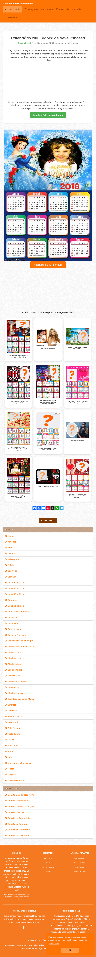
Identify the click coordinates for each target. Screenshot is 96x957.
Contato (48, 9)
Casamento (13, 623)
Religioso (11, 774)
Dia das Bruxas (14, 652)
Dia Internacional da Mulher (21, 699)
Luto (9, 757)
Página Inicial (13, 9)
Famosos (12, 710)
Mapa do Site (34, 940)
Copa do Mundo (15, 629)
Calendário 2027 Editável (48, 264)
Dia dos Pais (13, 687)
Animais (11, 553)
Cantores (12, 600)
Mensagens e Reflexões (19, 763)
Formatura (12, 745)
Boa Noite (12, 571)
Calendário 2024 (15, 582)
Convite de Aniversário (18, 818)
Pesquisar (12, 17)
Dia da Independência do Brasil (22, 646)
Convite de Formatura (18, 835)
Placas (10, 768)
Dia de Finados (14, 669)
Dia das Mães (14, 664)
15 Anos (11, 536)
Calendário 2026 (15, 594)
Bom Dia (11, 576)
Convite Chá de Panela (18, 800)
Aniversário (13, 559)
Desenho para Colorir (79, 871)
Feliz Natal (12, 722)
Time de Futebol (15, 780)
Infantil (10, 751)
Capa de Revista (15, 605)
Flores (10, 739)
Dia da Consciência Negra (20, 640)
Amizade (11, 541)
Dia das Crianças (15, 658)
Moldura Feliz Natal (79, 862)
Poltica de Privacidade (69, 9)
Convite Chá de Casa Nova (20, 794)
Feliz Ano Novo (14, 716)
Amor (10, 547)
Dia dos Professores (17, 693)
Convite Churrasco (16, 812)
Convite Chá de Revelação (20, 806)
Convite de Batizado (17, 824)
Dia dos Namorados (17, 681)
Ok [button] (70, 950)
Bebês (10, 565)
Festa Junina (13, 734)
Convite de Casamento (18, 829)
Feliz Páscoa (13, 728)
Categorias (32, 9)
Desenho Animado (16, 635)
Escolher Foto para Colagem (48, 115)
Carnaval (12, 617)
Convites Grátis (79, 867)
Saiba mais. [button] (54, 944)
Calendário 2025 (15, 588)
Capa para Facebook (18, 611)
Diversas (11, 704)
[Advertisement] (48, 81)
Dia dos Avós (13, 675)
